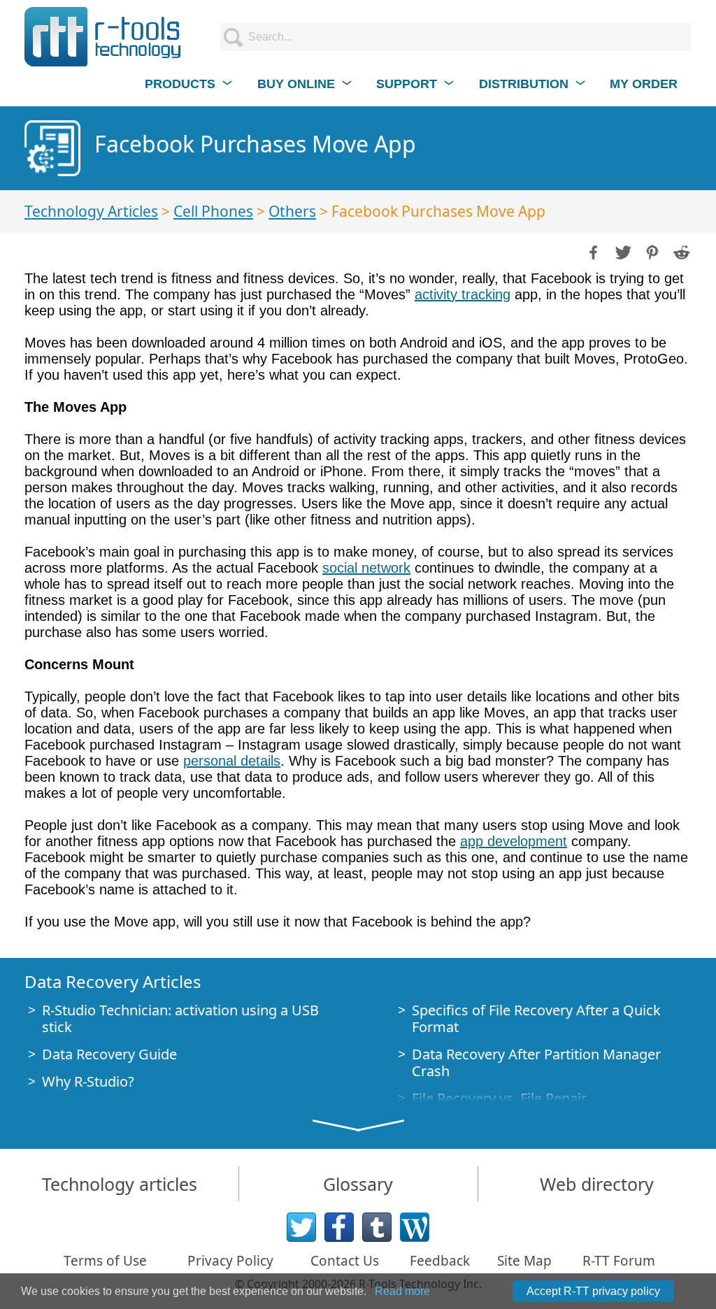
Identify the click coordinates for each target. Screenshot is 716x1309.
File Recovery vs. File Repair (499, 1098)
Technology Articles (91, 211)
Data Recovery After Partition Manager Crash (536, 1062)
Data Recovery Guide (109, 1054)
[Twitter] (301, 1227)
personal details (231, 760)
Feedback (440, 1261)
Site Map (524, 1261)
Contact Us (344, 1261)
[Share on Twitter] (621, 251)
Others (292, 211)
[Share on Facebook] (592, 251)
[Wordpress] (414, 1227)
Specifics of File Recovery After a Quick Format (536, 1018)
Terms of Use (105, 1261)
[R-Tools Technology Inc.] (103, 36)
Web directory (597, 1184)
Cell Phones (213, 211)
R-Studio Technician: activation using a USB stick (180, 1018)
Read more (402, 1291)
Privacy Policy (230, 1261)
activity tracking (462, 294)
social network (366, 567)
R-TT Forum (618, 1261)
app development (513, 841)
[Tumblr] (377, 1227)
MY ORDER (644, 84)
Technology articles (119, 1184)
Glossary (358, 1184)
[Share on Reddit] (680, 251)
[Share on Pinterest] (651, 251)
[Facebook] (339, 1227)
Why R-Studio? (88, 1081)
